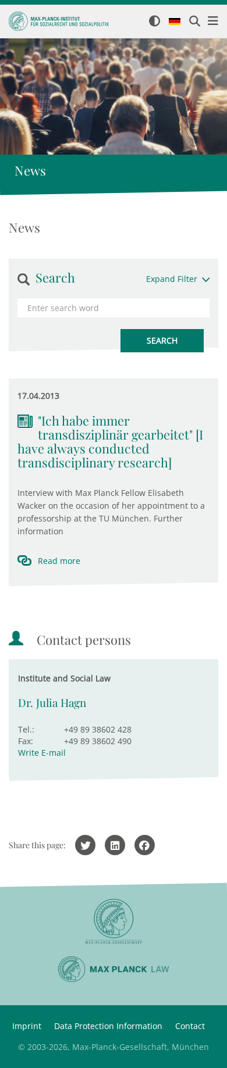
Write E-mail (42, 752)
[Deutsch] (174, 22)
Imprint (26, 1025)
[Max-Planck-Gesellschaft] (113, 921)
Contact (190, 1025)
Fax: (25, 740)
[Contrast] (154, 21)
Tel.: (26, 729)
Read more (59, 560)
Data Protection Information (108, 1025)
